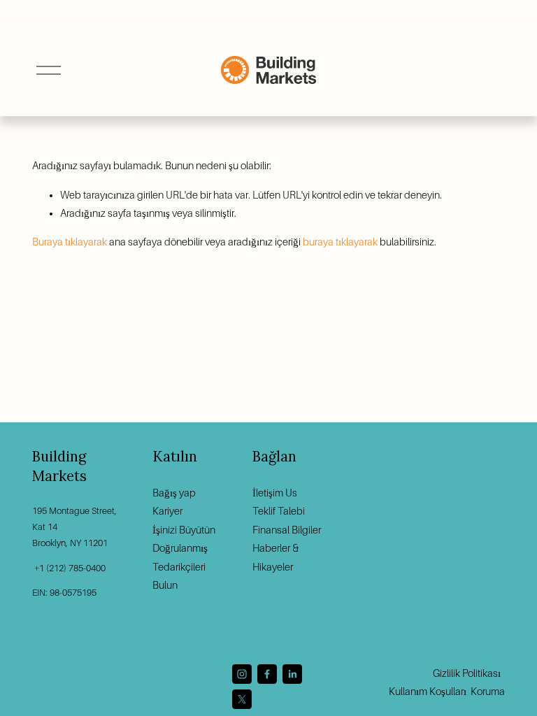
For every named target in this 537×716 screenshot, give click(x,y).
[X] (242, 699)
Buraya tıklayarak (69, 242)
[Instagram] (242, 674)
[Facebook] (267, 674)
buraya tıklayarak (340, 242)
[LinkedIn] (292, 674)
